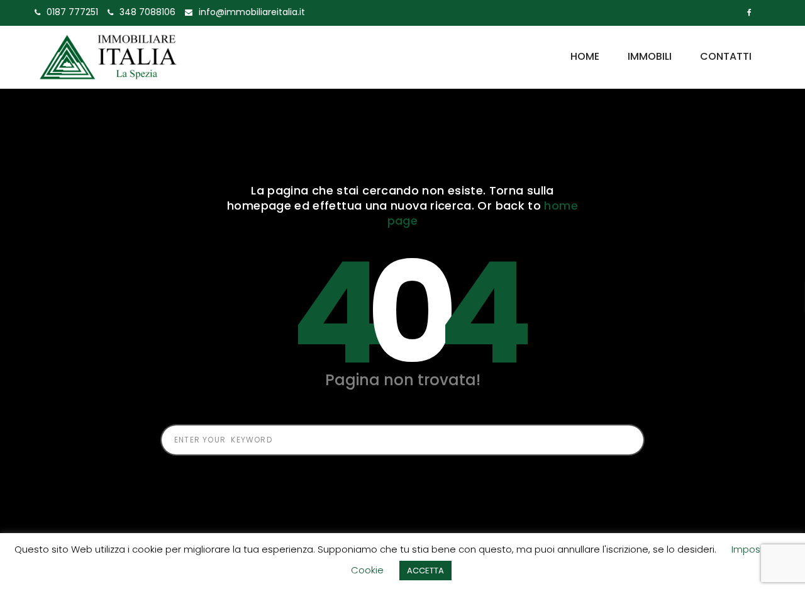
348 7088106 (147, 12)
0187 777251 (72, 12)
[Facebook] (749, 12)
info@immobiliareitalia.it (252, 12)
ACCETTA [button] (425, 571)
